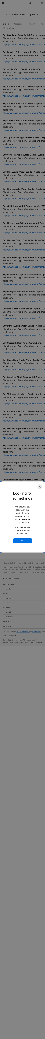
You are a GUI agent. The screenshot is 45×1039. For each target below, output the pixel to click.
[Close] (39, 487)
